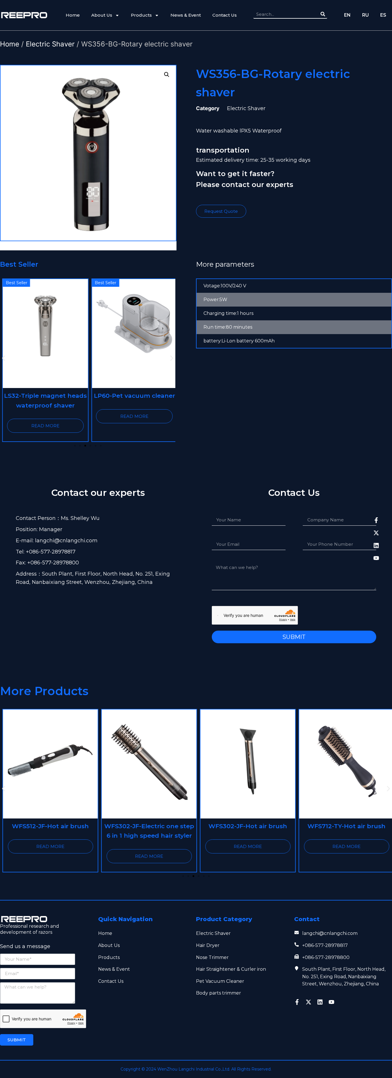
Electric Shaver (50, 44)
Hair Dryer (208, 945)
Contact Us (224, 15)
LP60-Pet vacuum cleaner (132, 395)
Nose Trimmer (212, 957)
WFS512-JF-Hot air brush (47, 826)
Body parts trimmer (218, 993)
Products (141, 15)
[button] (3, 358)
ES (383, 15)
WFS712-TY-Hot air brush (344, 826)
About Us (101, 15)
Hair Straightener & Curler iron (231, 969)
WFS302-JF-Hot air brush (245, 826)
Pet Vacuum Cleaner (220, 981)
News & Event (185, 15)
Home (73, 15)
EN (347, 15)
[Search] (323, 14)
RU (365, 15)
